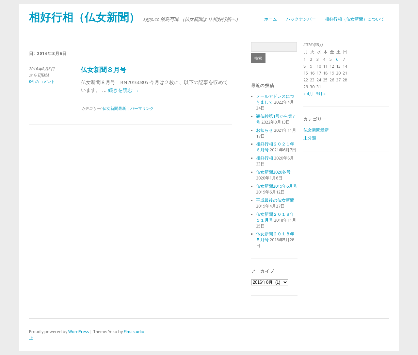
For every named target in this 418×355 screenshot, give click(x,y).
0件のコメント (42, 81)
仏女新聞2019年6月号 (276, 186)
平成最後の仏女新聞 (275, 200)
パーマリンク (142, 108)
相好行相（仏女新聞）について (354, 19)
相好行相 (264, 158)
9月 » (321, 93)
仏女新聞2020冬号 (273, 172)
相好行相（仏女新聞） (84, 17)
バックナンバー (301, 19)
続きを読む (123, 90)
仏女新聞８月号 (103, 70)
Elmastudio (134, 331)
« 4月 (308, 93)
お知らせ (264, 130)
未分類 (309, 138)
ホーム (270, 19)
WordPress (78, 331)
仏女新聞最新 (114, 108)
